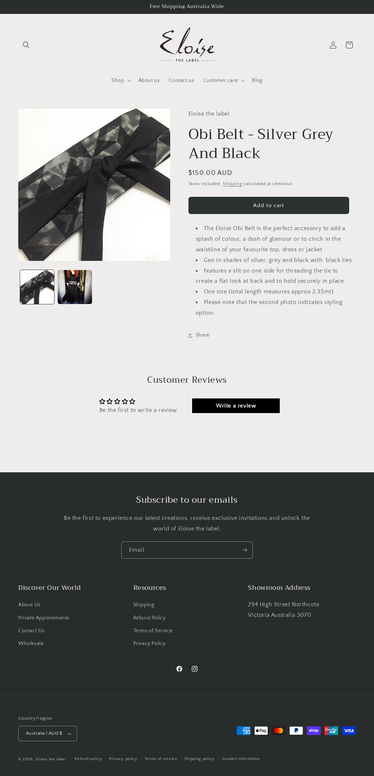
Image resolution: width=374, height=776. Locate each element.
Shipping (232, 183)
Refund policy (88, 759)
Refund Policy (149, 618)
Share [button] (203, 335)
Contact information (241, 759)
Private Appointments (43, 618)
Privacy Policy (149, 643)
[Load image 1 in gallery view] (37, 287)
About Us (29, 605)
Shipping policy (199, 759)
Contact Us (31, 631)
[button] (26, 45)
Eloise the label (51, 759)
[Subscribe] (244, 550)
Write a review (236, 405)
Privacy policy (123, 759)
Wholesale (30, 643)
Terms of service (161, 759)
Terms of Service (153, 631)
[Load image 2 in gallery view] (75, 287)
